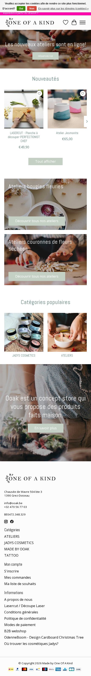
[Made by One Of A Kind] (29, 22)
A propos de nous (18, 599)
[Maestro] (45, 670)
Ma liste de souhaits (20, 583)
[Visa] (31, 670)
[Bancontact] (38, 670)
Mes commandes (17, 577)
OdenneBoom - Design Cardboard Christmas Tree (44, 637)
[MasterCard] (24, 670)
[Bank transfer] (78, 670)
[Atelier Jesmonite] (67, 109)
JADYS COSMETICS (23, 355)
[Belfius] (51, 670)
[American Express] (58, 670)
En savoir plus (45, 428)
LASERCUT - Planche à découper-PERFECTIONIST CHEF (24, 137)
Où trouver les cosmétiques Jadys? (31, 643)
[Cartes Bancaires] (71, 670)
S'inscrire (11, 571)
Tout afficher (45, 161)
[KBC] (65, 670)
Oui (21, 8)
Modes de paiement (20, 624)
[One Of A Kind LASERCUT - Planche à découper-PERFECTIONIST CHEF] (23, 109)
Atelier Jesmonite (67, 133)
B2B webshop (15, 631)
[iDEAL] (11, 670)
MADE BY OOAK (16, 549)
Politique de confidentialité (25, 618)
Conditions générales (21, 612)
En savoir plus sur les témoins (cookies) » (63, 8)
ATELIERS (67, 355)
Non (31, 8)
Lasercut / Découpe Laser (24, 606)
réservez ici (45, 56)
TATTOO (11, 555)
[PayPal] (17, 670)
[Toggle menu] (82, 22)
